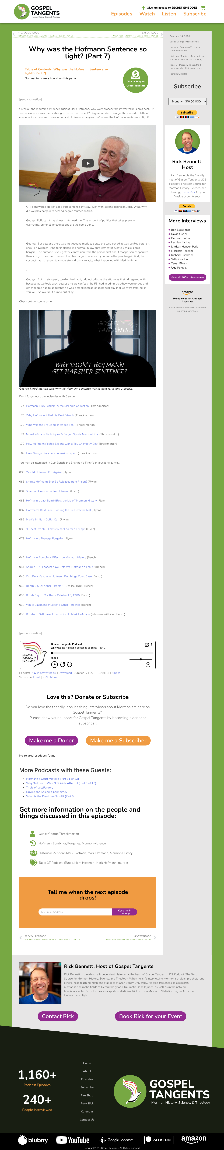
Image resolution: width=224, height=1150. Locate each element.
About (87, 1071)
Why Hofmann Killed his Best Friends (50, 415)
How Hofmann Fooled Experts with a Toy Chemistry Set (61, 444)
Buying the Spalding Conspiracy (46, 792)
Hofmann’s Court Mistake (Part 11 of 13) (52, 779)
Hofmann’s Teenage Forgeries (45, 538)
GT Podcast (54, 863)
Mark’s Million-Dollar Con (42, 519)
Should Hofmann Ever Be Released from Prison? (56, 482)
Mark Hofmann (98, 853)
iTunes (68, 863)
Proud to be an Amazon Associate (187, 300)
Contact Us (87, 1120)
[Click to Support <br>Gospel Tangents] (135, 74)
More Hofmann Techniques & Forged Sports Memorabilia (62, 434)
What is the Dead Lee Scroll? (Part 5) (50, 796)
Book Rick (189, 192)
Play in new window (44, 673)
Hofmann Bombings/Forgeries (59, 843)
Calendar (87, 1112)
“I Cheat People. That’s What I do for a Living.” (55, 529)
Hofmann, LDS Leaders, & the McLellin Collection (57, 406)
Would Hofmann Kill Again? (44, 472)
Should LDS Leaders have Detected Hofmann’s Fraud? (60, 567)
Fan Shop (87, 1095)
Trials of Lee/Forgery (39, 788)
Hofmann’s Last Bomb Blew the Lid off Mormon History (61, 501)
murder (123, 863)
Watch (147, 13)
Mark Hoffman (76, 853)
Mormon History (121, 853)
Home (87, 1063)
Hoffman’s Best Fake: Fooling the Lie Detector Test (58, 510)
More (53, 677)
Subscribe (194, 13)
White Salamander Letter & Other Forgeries (53, 605)
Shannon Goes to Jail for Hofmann (47, 491)
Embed (116, 673)
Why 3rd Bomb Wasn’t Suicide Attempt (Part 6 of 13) (61, 783)
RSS (45, 677)
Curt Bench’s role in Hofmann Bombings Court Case (59, 576)
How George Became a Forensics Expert (51, 453)
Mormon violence (94, 843)
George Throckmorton (63, 834)
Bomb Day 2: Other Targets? (44, 586)
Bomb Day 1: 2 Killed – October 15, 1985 (53, 595)
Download (65, 673)
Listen (169, 13)
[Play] (88, 163)
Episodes (121, 13)
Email (36, 677)
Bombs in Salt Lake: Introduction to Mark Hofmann (58, 614)
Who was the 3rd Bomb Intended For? (50, 425)
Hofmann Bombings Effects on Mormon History (56, 557)
